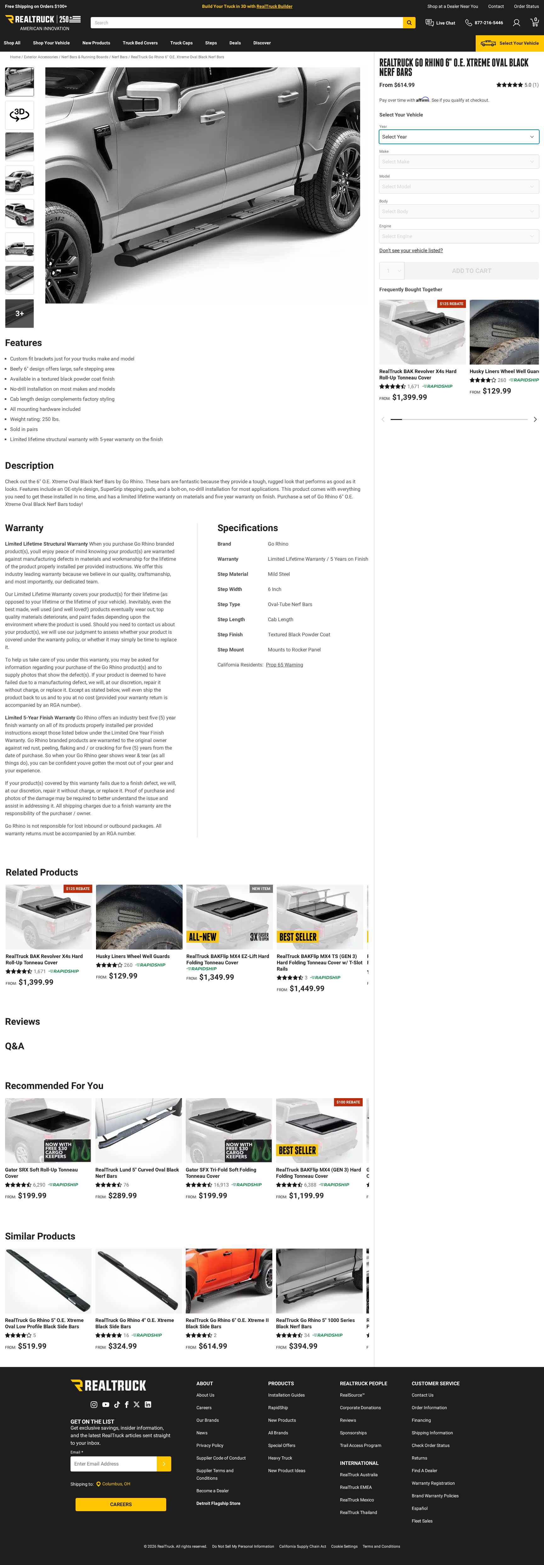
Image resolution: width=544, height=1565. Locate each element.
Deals (235, 42)
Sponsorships (353, 1432)
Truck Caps (181, 42)
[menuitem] (12, 43)
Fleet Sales (422, 1520)
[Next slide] (535, 419)
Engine (385, 226)
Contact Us (423, 1395)
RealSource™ (352, 1395)
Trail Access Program (360, 1445)
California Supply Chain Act (302, 1546)
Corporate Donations (360, 1407)
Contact (496, 6)
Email (77, 1452)
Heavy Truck (280, 1457)
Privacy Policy (210, 1445)
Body (383, 201)
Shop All (12, 42)
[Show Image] (19, 81)
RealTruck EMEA (356, 1487)
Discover (262, 42)
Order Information (429, 1407)
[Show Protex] (19, 115)
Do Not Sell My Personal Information (243, 1546)
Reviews (348, 1420)
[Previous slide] (383, 419)
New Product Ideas (286, 1470)
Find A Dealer (424, 1470)
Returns (419, 1457)
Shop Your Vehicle (51, 42)
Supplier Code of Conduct (221, 1457)
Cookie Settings (344, 1546)
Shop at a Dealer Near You (453, 6)
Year (383, 126)
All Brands (278, 1432)
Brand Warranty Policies (435, 1495)
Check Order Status (431, 1445)
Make (383, 151)
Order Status (526, 6)
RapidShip (278, 1407)
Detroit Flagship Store (218, 1503)
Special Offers (281, 1445)
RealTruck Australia (359, 1474)
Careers (204, 1407)
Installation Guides (286, 1395)
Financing (421, 1420)
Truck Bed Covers (140, 42)
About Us (205, 1395)
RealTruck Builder (274, 6)
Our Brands (207, 1420)
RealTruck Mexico (357, 1499)
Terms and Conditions (381, 1546)
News (201, 1432)
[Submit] (164, 1463)
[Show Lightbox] (202, 185)
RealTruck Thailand (358, 1512)
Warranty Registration (433, 1483)
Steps (211, 42)
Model (384, 176)
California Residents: (260, 665)
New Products (96, 42)
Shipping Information (432, 1432)
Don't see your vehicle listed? (411, 250)
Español (420, 1508)
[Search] (409, 22)
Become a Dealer (212, 1490)
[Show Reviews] (517, 85)
